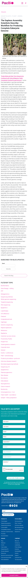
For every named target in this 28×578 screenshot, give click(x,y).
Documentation (4, 535)
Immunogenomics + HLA (8, 392)
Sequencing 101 (5, 367)
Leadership (17, 545)
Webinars (3, 542)
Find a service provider (6, 557)
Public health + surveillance (8, 395)
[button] (25, 3)
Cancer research (5, 386)
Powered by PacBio (6, 339)
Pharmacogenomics (6, 372)
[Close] (26, 566)
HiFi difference (5, 313)
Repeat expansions (6, 327)
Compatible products (6, 529)
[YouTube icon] (15, 505)
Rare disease (4, 375)
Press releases (18, 547)
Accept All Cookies (14, 575)
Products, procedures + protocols (10, 358)
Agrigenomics (5, 369)
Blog (2, 540)
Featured (3, 316)
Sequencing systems (6, 523)
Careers (16, 553)
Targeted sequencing (7, 302)
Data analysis (4, 381)
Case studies (4, 547)
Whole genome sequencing (8, 299)
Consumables (4, 527)
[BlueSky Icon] (16, 505)
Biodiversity (4, 389)
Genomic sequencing (7, 325)
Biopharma (4, 333)
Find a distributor (5, 559)
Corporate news (5, 347)
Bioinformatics (5, 285)
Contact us (17, 542)
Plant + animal (18, 523)
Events (2, 545)
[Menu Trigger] (22, 3)
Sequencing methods (7, 297)
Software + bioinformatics (7, 531)
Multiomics (4, 330)
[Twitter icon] (12, 505)
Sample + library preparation (9, 397)
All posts (3, 12)
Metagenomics (5, 294)
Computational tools (6, 319)
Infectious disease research (8, 361)
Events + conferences (7, 353)
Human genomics (19, 521)
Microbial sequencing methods (9, 364)
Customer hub (18, 557)
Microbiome (4, 378)
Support (17, 555)
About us (17, 540)
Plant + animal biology (7, 355)
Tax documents (18, 559)
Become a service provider (7, 555)
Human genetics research (8, 344)
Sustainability (18, 551)
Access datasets (5, 551)
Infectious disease (19, 525)
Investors (17, 549)
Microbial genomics (19, 527)
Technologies (4, 521)
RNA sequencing (5, 305)
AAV (2, 291)
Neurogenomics (5, 383)
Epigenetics (4, 307)
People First (4, 341)
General (3, 350)
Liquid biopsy (4, 311)
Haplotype (4, 322)
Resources (3, 553)
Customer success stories (8, 336)
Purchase (3, 533)
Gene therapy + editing (7, 288)
